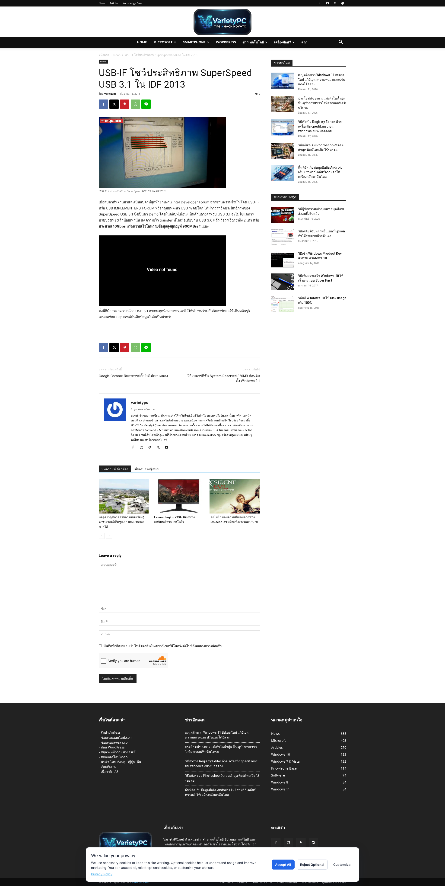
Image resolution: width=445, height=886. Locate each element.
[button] (340, 42)
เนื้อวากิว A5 (109, 771)
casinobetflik (310, 882)
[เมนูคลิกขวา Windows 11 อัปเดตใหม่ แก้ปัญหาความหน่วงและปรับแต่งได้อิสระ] (282, 81)
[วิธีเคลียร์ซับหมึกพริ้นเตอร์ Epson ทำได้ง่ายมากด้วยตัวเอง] (282, 237)
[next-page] (109, 536)
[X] (114, 104)
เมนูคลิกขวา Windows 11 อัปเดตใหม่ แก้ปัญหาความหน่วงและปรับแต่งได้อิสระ (321, 79)
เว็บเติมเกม (108, 766)
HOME (142, 42)
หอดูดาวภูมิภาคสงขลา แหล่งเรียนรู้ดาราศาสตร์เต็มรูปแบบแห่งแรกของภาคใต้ (121, 522)
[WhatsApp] (135, 104)
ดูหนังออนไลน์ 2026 (334, 882)
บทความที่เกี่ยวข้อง (115, 469)
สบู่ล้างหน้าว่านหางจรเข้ (118, 752)
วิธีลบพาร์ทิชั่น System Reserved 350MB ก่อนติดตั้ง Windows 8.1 (224, 378)
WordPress (226, 42)
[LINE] (146, 104)
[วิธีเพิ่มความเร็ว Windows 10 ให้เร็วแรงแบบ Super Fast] (282, 281)
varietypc (110, 93)
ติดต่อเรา (242, 882)
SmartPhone (194, 42)
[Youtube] (168, 447)
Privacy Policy (101, 874)
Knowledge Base (132, 3)
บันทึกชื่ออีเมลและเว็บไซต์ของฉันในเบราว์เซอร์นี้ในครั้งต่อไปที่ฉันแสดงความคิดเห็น (163, 646)
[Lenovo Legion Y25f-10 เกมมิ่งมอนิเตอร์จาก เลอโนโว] (179, 496)
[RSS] (335, 3)
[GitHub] (327, 3)
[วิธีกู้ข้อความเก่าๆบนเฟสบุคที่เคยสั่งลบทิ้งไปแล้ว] (282, 215)
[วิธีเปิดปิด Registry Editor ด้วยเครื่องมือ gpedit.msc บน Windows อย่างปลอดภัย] (282, 127)
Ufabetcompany (287, 882)
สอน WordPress (113, 747)
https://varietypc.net (143, 409)
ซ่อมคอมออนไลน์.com (117, 737)
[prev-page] (102, 536)
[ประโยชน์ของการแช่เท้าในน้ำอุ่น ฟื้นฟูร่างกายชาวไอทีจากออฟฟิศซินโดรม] (282, 104)
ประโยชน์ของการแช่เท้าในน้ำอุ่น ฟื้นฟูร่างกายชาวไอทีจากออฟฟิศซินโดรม (322, 102)
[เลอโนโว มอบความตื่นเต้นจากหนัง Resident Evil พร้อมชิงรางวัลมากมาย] (235, 496)
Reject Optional (312, 865)
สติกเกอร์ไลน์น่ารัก (114, 757)
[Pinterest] (124, 104)
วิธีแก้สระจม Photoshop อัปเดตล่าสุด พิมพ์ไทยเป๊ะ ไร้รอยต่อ (222, 778)
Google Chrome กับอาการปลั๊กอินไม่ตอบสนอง (133, 376)
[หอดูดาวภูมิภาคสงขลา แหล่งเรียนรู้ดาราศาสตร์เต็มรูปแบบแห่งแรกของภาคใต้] (124, 496)
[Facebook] (319, 3)
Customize (341, 865)
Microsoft (162, 42)
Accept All (283, 865)
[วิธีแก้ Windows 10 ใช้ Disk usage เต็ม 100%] (282, 304)
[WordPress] (342, 3)
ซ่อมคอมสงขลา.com (115, 742)
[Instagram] (143, 447)
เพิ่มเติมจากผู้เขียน (146, 469)
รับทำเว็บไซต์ (110, 732)
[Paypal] (151, 447)
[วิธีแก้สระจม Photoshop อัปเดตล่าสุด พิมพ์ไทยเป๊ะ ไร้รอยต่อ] (282, 151)
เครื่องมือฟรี (282, 42)
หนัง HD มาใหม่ (262, 882)
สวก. (304, 42)
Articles (114, 3)
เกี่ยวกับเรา (226, 882)
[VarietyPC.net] (222, 22)
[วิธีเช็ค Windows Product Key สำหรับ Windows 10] (282, 259)
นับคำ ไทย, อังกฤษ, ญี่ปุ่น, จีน (121, 762)
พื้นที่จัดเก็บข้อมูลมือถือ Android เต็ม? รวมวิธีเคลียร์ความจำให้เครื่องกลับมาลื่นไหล (320, 172)
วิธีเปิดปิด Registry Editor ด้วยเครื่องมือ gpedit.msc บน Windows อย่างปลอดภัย (320, 126)
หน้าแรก (104, 55)
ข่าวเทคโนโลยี (253, 42)
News (102, 3)
